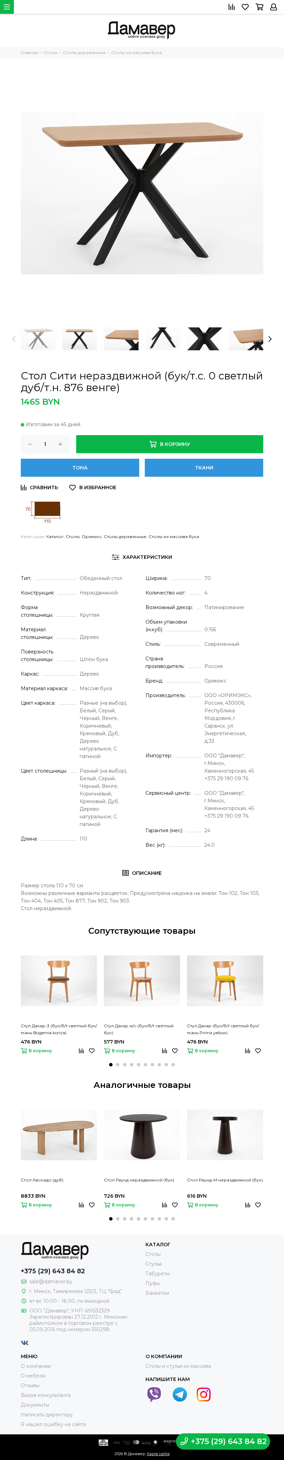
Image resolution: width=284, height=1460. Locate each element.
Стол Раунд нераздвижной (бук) (139, 1179)
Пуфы (152, 1283)
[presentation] (14, 339)
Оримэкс (92, 536)
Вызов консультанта (46, 1395)
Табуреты (157, 1273)
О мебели (33, 1376)
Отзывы (30, 1385)
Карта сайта (158, 1453)
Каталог (55, 536)
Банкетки (157, 1293)
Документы (35, 1405)
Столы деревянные (125, 536)
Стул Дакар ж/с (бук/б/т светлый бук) (139, 1029)
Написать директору (47, 1414)
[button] (111, 1064)
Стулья (153, 1264)
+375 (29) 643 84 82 (53, 1271)
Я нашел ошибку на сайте (53, 1424)
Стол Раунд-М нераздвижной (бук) (225, 1179)
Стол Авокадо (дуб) (42, 1179)
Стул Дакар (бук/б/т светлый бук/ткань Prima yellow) (223, 1029)
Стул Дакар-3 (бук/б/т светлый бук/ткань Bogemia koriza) (59, 1029)
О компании (36, 1366)
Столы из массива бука (174, 536)
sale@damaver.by (50, 1281)
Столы (73, 536)
